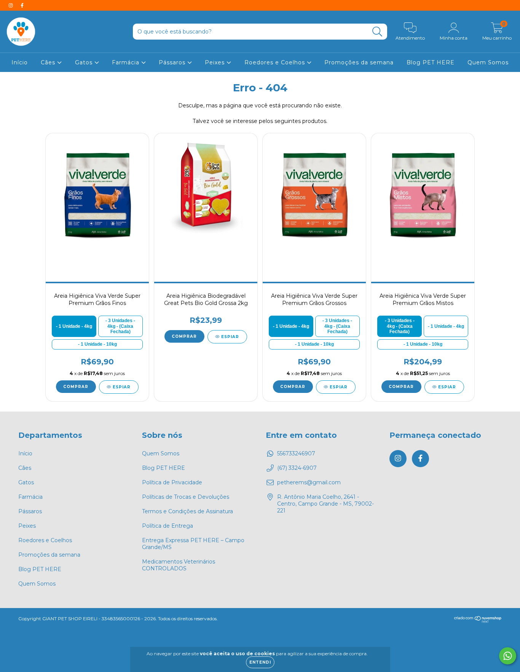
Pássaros (173, 62)
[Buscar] (377, 32)
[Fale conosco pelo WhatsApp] (507, 655)
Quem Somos (488, 62)
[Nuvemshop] (478, 621)
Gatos (84, 62)
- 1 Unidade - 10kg (97, 344)
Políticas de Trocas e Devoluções (185, 496)
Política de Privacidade (172, 482)
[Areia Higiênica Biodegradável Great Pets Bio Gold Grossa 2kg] (205, 194)
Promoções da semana (359, 62)
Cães (49, 62)
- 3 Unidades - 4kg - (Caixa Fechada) (120, 326)
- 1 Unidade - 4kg (74, 326)
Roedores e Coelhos (275, 62)
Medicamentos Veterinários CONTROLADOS (178, 565)
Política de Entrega (167, 525)
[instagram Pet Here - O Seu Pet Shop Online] (11, 5)
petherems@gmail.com (309, 482)
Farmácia (126, 62)
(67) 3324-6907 (297, 467)
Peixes (216, 62)
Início (19, 62)
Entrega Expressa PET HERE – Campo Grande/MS (193, 544)
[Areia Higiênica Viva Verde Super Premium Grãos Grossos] (314, 194)
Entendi (260, 662)
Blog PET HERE (431, 62)
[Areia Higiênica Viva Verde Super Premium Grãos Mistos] (422, 194)
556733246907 (296, 453)
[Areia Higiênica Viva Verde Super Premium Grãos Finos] (97, 194)
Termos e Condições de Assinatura (187, 511)
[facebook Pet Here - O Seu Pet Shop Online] (22, 5)
